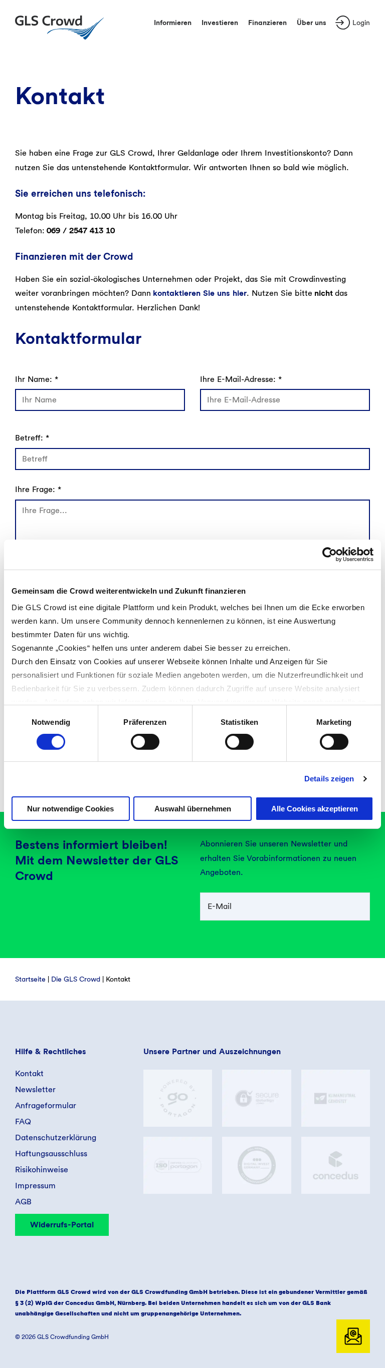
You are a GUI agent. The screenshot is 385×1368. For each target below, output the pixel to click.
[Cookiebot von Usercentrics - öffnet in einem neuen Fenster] (329, 554)
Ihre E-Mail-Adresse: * (241, 379)
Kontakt (29, 1073)
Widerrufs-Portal (62, 1224)
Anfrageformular (45, 1105)
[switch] (145, 742)
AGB (23, 1201)
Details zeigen (329, 778)
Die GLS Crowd (75, 979)
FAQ (23, 1121)
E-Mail (220, 906)
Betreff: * (32, 437)
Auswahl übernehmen (192, 808)
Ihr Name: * (36, 379)
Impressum (35, 1185)
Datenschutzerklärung (55, 1137)
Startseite (30, 979)
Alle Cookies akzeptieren (314, 808)
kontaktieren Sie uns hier (200, 293)
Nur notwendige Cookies (70, 808)
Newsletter (35, 1089)
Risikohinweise (41, 1169)
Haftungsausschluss (51, 1153)
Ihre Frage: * (38, 489)
